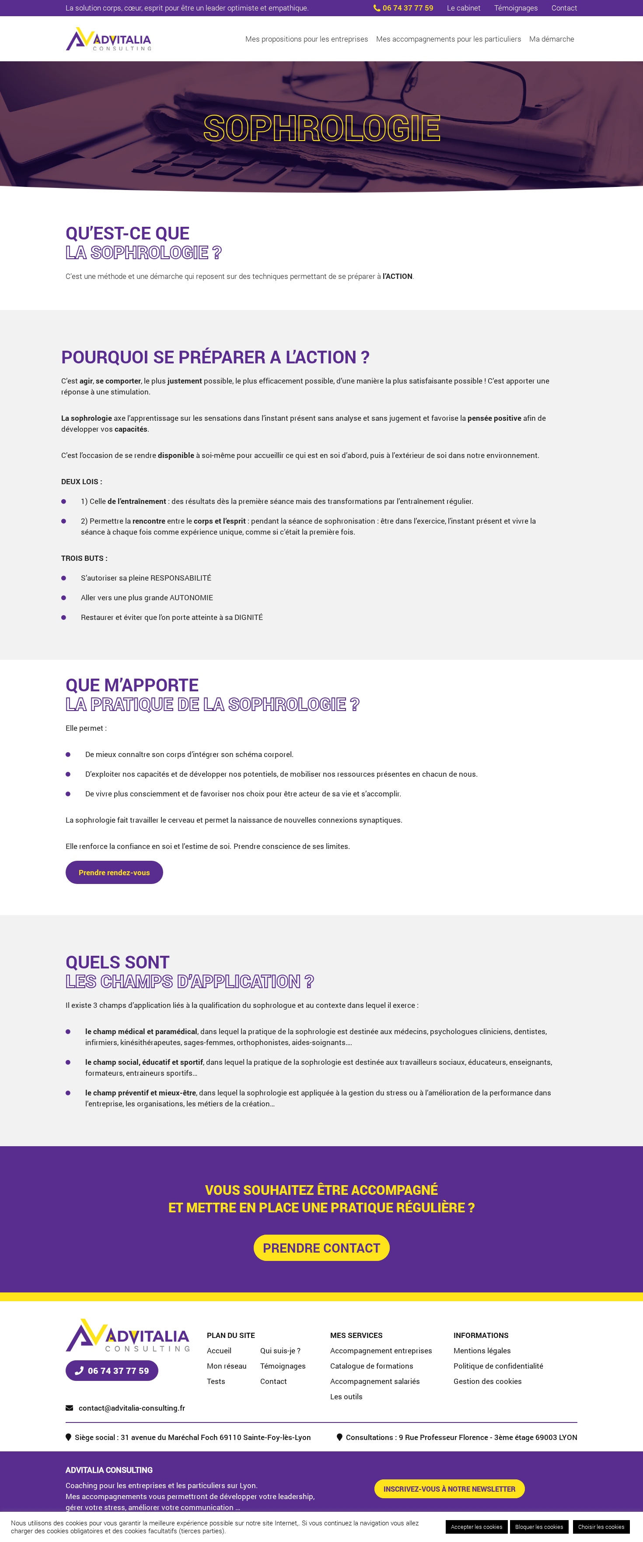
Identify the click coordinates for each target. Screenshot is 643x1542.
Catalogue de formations (371, 1366)
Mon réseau (227, 1366)
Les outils (346, 1396)
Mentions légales (482, 1350)
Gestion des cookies (488, 1381)
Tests (216, 1381)
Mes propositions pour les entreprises (306, 39)
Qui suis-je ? (280, 1350)
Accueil (219, 1350)
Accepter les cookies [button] (477, 1527)
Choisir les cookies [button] (601, 1527)
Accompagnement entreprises (381, 1350)
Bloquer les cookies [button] (539, 1527)
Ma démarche (551, 39)
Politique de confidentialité (498, 1366)
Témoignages (516, 8)
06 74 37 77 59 (408, 8)
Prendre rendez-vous (114, 872)
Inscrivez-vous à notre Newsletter (450, 1488)
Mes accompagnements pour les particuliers (448, 39)
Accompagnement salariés (375, 1381)
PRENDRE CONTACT (322, 1247)
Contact (564, 8)
